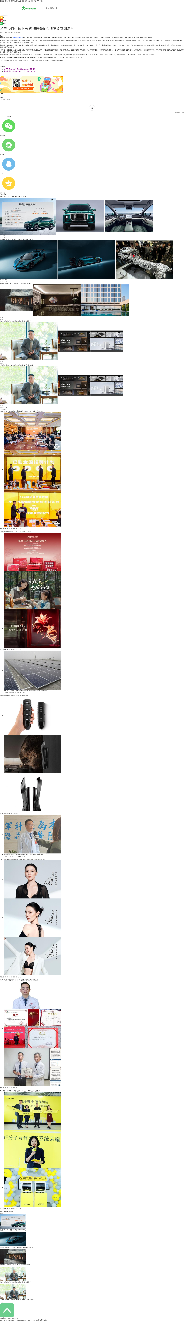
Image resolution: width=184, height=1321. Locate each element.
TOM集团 (3, 1318)
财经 (29, 1)
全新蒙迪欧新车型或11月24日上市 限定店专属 (19, 71)
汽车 (38, 1)
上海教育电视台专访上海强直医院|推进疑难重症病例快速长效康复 (23, 854)
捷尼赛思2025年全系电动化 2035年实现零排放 (20, 69)
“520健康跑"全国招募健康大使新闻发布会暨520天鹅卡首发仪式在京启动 (21, 411)
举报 (1, 97)
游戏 (13, 1)
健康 (32, 1)
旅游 (16, 1)
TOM (1, 529)
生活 (19, 1)
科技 (41, 1)
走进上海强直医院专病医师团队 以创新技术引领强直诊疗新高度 (19, 980)
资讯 (4, 1)
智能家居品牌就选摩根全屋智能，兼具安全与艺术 (15, 695)
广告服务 (9, 1318)
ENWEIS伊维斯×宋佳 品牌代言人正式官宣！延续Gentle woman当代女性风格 (23, 859)
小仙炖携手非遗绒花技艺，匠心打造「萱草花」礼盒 (15, 532)
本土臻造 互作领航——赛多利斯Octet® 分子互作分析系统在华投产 (20, 1091)
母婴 (22, 1)
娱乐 (7, 1)
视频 (26, 1)
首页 (1, 1)
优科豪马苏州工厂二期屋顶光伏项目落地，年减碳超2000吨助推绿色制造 (25, 690)
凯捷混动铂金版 (18, 37)
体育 (10, 1)
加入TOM (15, 1318)
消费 (35, 1)
